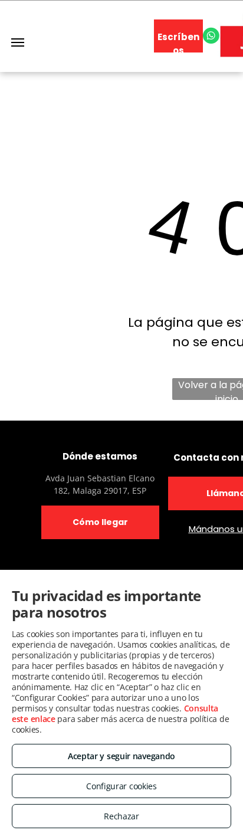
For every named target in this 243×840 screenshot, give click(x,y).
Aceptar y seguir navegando (121, 756)
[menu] (17, 42)
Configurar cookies (121, 786)
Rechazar (121, 816)
